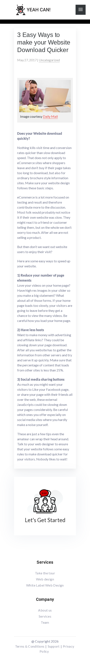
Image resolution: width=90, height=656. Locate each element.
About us (45, 610)
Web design (45, 579)
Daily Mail (50, 116)
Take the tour (45, 573)
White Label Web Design (45, 585)
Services (45, 616)
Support (54, 646)
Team (45, 622)
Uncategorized (49, 60)
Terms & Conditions (29, 646)
